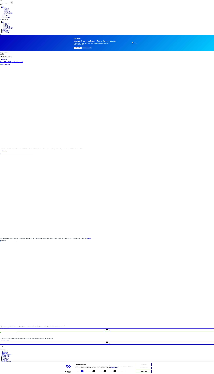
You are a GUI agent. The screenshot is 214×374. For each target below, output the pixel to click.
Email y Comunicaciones (8, 27)
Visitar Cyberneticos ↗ (87, 47)
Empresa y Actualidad (6, 30)
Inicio (3, 21)
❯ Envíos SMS (5, 359)
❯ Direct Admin (5, 360)
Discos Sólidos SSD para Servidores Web (11, 62)
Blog (3, 22)
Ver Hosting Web (78, 47)
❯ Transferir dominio (6, 356)
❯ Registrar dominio (5, 355)
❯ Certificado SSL (5, 358)
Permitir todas (143, 364)
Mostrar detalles (121, 370)
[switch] (93, 371)
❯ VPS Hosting (5, 352)
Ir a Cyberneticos (5, 31)
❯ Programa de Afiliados (6, 361)
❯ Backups (4, 357)
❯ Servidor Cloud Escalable (7, 354)
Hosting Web (6, 23)
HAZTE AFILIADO (6, 32)
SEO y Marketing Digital (8, 28)
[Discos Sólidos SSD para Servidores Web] (83, 64)
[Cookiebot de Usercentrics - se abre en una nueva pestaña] (68, 372)
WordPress (4, 29)
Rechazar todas (144, 371)
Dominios (6, 25)
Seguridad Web (7, 26)
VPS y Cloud (6, 24)
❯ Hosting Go (4, 353)
